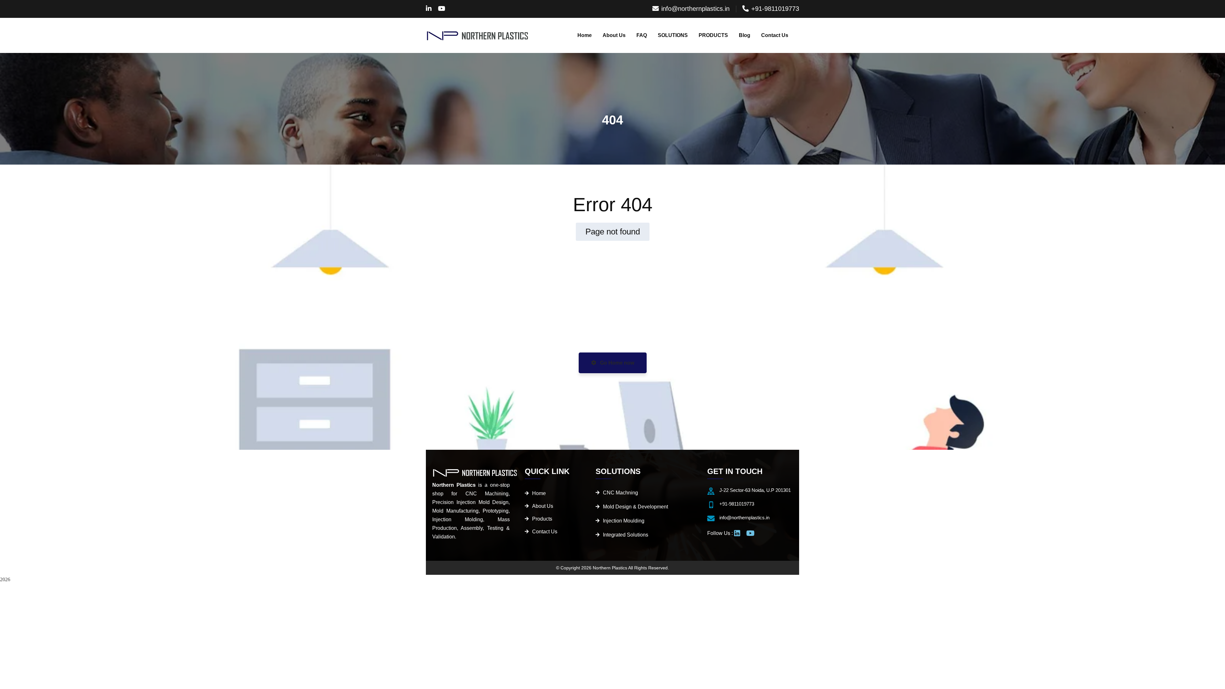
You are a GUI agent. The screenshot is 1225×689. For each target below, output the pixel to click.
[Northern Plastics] (478, 35)
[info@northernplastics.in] (711, 518)
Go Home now (616, 363)
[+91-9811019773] (711, 504)
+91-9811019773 (775, 8)
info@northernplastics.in (695, 8)
